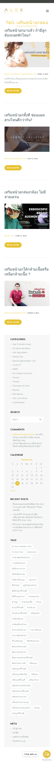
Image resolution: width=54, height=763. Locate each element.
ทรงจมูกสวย (34, 596)
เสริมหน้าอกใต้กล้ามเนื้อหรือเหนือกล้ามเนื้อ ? (26, 272)
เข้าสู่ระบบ (17, 728)
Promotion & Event (21, 386)
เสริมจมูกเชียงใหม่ (19, 674)
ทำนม (38, 602)
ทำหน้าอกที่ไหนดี (19, 613)
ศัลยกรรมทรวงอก (19, 646)
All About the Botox (21, 348)
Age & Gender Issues (22, 344)
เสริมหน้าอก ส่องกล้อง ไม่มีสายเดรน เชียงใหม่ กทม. (28, 437)
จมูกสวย (32, 579)
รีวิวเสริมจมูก (17, 641)
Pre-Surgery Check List (22, 373)
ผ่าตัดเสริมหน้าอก (19, 624)
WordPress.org (19, 741)
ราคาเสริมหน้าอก (19, 635)
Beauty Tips (9, 74)
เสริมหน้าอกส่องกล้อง (21, 708)
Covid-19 (17, 365)
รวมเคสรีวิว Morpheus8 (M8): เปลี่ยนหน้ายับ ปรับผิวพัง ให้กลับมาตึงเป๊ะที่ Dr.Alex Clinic (28, 517)
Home (18, 26)
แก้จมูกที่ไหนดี (18, 713)
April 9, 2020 (43, 74)
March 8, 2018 (33, 313)
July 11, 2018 (33, 158)
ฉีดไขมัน (16, 585)
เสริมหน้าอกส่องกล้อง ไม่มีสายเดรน (25, 195)
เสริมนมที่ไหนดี (18, 680)
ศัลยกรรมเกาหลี (19, 663)
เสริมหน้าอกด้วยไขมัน (21, 685)
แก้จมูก (37, 708)
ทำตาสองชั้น (27, 602)
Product (16, 377)
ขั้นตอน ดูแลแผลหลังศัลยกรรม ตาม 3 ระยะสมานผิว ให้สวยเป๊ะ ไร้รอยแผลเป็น (28, 507)
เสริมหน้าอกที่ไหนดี (20, 691)
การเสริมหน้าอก (19, 563)
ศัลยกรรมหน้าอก (19, 652)
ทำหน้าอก (31, 607)
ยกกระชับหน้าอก (19, 630)
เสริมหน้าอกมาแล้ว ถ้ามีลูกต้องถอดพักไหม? (25, 33)
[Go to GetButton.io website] (47, 760)
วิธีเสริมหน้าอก (33, 641)
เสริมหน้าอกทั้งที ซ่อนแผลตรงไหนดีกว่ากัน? (24, 118)
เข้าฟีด (15, 732)
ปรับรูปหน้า (35, 613)
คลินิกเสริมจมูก (18, 579)
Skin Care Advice (20, 398)
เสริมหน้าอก (34, 680)
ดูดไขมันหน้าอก (30, 585)
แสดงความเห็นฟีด (20, 737)
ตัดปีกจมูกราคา (18, 596)
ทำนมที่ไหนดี (17, 607)
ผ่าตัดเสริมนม (17, 619)
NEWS (15, 369)
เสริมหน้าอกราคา (19, 696)
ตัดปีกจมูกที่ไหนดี (19, 591)
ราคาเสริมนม (35, 630)
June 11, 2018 (21, 236)
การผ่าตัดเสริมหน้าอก (21, 557)
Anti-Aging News (20, 352)
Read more (13, 91)
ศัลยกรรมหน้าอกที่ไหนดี (22, 657)
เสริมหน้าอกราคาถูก (20, 702)
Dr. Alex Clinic (17, 552)
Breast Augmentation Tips (25, 74)
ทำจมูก (15, 602)
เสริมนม (34, 674)
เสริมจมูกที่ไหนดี (19, 669)
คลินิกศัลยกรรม (18, 574)
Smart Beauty (18, 402)
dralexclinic (32, 552)
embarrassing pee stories (24, 434)
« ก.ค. (12, 490)
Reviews (16, 390)
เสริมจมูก (33, 663)
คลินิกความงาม (18, 568)
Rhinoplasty (18, 394)
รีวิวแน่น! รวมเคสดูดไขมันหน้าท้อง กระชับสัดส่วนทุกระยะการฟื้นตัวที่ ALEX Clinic (28, 527)
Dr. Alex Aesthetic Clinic (22, 546)
